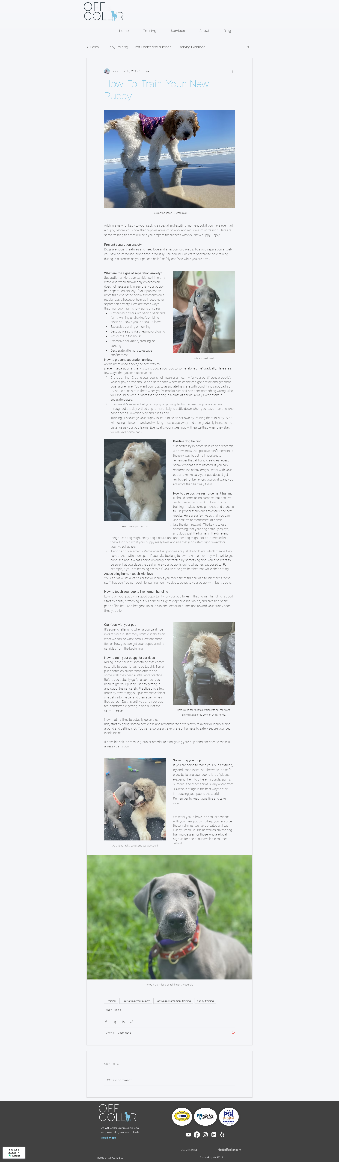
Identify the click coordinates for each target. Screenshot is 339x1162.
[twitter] (214, 1134)
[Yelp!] (222, 1134)
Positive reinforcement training (173, 1000)
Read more (108, 1137)
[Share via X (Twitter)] (114, 1022)
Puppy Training (117, 47)
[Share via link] (131, 1022)
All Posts (93, 47)
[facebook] (197, 1134)
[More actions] (233, 71)
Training (111, 1000)
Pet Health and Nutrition (153, 47)
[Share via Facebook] (106, 1022)
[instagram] (205, 1134)
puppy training (205, 1000)
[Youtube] (188, 1134)
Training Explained (192, 47)
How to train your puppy (136, 1000)
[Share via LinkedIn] (123, 1022)
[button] (248, 47)
